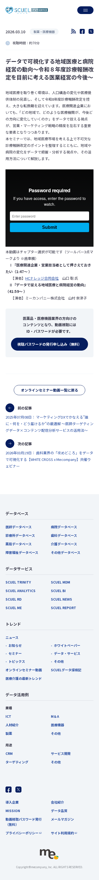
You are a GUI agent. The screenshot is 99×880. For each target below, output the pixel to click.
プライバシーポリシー (22, 833)
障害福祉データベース (22, 552)
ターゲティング (17, 762)
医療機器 (57, 724)
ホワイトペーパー (67, 645)
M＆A (55, 716)
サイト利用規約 (62, 833)
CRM (9, 753)
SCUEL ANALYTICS (20, 590)
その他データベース (65, 552)
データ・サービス (67, 653)
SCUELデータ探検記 (66, 669)
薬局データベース (19, 543)
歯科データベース (64, 535)
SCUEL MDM (60, 582)
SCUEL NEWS (61, 599)
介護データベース (64, 543)
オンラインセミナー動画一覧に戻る (49, 390)
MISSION (13, 810)
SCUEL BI (58, 590)
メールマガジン (62, 819)
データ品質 (59, 810)
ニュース (12, 637)
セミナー (15, 653)
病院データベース (64, 526)
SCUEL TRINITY (18, 582)
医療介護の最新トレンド (24, 678)
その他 (59, 661)
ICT (8, 716)
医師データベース (19, 526)
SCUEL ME (14, 607)
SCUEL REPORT (63, 607)
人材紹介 (12, 724)
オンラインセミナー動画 (24, 669)
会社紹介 (57, 802)
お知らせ (15, 645)
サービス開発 (61, 753)
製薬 (9, 733)
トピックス (17, 661)
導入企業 (12, 802)
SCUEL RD (13, 599)
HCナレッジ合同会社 (42, 278)
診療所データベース (20, 535)
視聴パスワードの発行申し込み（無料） (49, 344)
